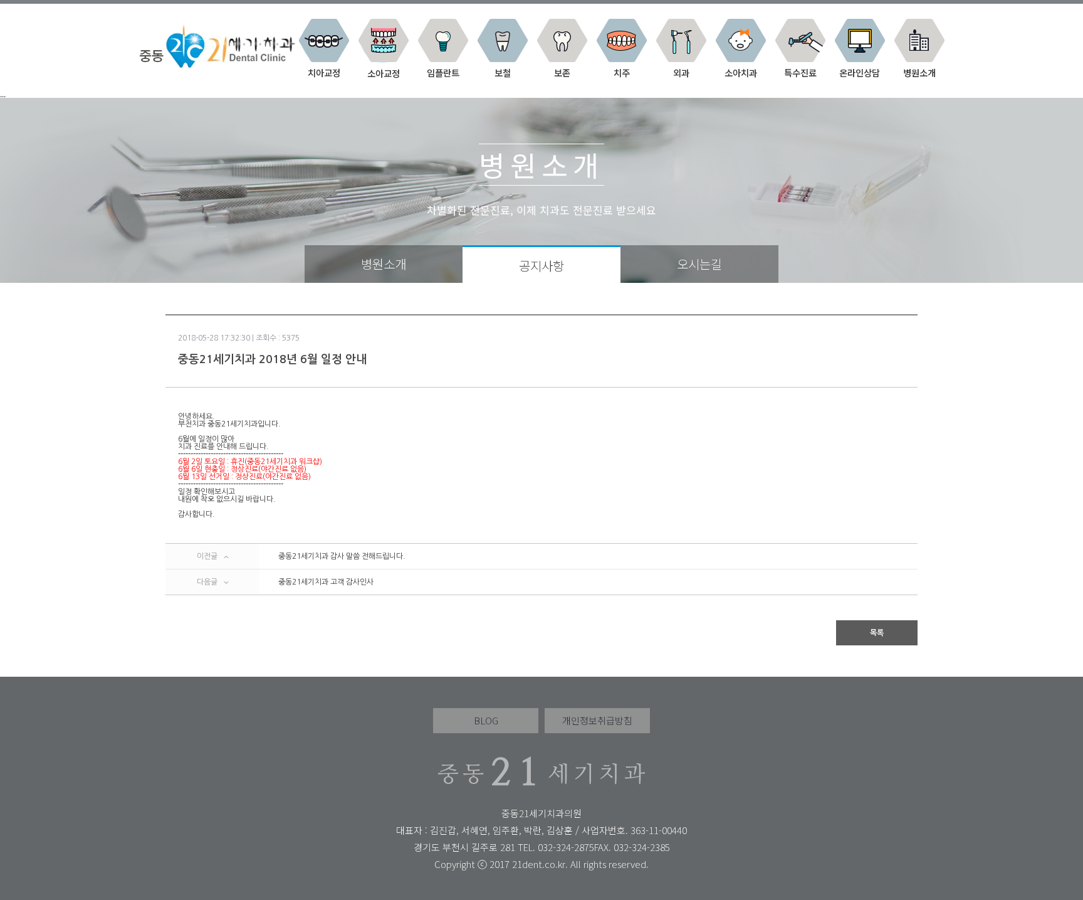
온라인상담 (859, 71)
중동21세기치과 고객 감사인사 (326, 582)
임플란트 (443, 71)
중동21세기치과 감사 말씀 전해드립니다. (341, 556)
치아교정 (324, 71)
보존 (562, 71)
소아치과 (741, 71)
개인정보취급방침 (597, 720)
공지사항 (541, 266)
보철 (502, 71)
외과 (681, 71)
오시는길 (699, 264)
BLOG (486, 720)
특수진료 (800, 71)
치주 (622, 71)
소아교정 (383, 72)
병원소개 (919, 71)
